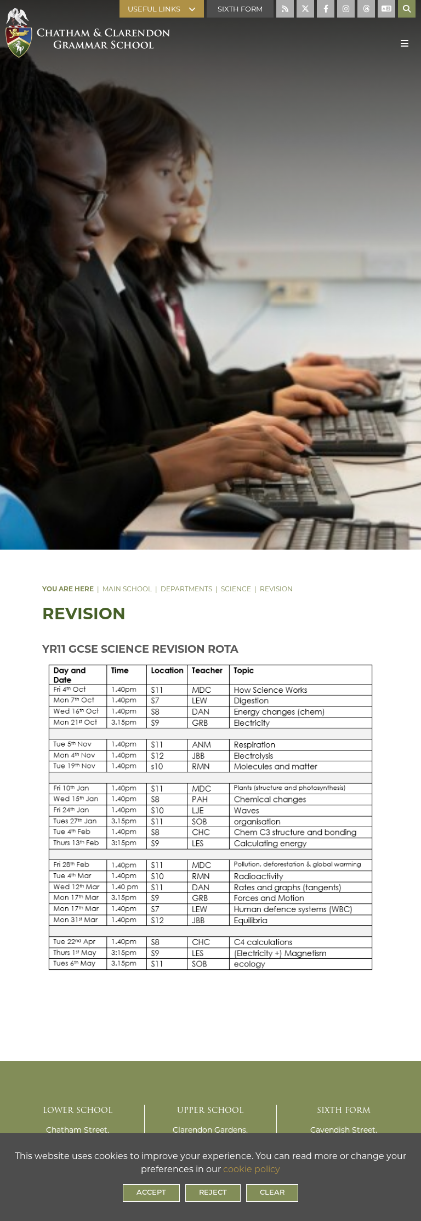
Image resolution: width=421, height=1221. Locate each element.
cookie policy (251, 1169)
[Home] (87, 20)
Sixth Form (240, 8)
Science (236, 589)
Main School (127, 589)
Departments (186, 589)
